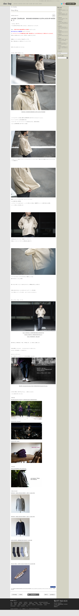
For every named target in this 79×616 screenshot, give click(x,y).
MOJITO (37, 603)
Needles (11, 604)
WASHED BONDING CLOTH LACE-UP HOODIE (23, 588)
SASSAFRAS (24, 604)
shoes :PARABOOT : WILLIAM (33, 336)
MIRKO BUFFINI (31, 603)
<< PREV (20, 594)
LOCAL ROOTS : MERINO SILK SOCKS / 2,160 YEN (21, 540)
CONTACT (40, 3)
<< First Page (14, 594)
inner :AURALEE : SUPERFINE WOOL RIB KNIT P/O (33, 332)
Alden (11, 602)
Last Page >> (52, 594)
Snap (34, 3)
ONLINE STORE (71, 3)
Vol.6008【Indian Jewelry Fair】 (63, 35)
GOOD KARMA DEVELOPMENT (43, 602)
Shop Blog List (33, 594)
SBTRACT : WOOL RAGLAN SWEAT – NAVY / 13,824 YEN (23, 516)
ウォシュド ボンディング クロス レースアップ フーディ (39, 588)
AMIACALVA (15, 602)
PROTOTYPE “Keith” (15, 441)
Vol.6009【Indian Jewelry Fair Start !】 (63, 31)
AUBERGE (20, 602)
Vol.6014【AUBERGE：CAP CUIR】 (63, 10)
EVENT (27, 3)
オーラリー (50, 588)
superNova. (45, 604)
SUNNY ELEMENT (39, 604)
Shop (54, 15)
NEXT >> (46, 594)
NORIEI (15, 604)
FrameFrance (35, 602)
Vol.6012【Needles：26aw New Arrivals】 (62, 18)
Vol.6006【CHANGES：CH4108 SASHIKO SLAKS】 (63, 43)
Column (30, 3)
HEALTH (15, 603)
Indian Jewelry (20, 603)
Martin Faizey (25, 603)
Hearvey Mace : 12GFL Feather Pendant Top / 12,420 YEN (23, 563)
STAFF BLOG (20, 3)
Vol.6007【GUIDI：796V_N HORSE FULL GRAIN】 (63, 39)
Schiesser (29, 604)
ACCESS (36, 3)
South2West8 (33, 604)
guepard (11, 603)
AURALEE (14, 588)
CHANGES (30, 602)
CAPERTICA (25, 602)
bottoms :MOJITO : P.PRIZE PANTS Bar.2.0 (33, 334)
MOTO (41, 603)
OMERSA (19, 604)
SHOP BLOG (16, 3)
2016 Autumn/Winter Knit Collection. (18, 468)
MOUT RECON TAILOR (46, 603)
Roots (24, 3)
